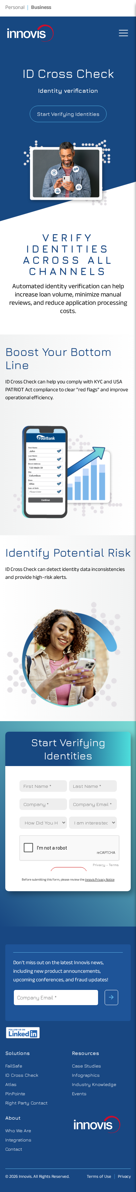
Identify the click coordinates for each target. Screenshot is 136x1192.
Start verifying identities (68, 114)
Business (41, 8)
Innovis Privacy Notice (100, 880)
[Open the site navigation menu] (123, 33)
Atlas (11, 1084)
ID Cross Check (21, 1075)
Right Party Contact (26, 1102)
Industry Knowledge (94, 1084)
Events (79, 1093)
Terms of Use (99, 1177)
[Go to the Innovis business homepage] (97, 1124)
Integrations (18, 1139)
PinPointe (15, 1093)
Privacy (124, 1177)
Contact (13, 1149)
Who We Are (18, 1130)
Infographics (86, 1075)
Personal (14, 8)
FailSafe (13, 1066)
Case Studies (86, 1066)
